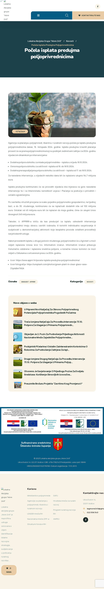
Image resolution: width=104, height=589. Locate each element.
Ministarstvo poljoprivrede (38, 495)
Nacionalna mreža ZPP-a (38, 519)
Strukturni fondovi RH (36, 524)
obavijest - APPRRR (28, 282)
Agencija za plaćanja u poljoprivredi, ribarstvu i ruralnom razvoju (37, 504)
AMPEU (56, 519)
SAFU (55, 495)
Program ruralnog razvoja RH (64, 512)
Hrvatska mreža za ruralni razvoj (64, 502)
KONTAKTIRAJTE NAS (91, 15)
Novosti (90, 282)
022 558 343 (92, 512)
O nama (8, 570)
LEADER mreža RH (35, 513)
